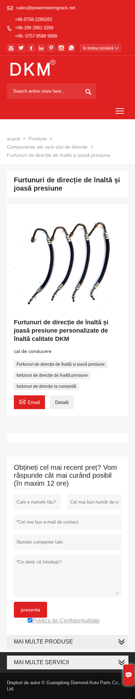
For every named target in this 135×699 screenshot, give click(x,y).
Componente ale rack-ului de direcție (47, 147)
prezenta (30, 609)
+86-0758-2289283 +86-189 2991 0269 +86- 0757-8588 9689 (36, 28)
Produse (37, 138)
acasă (13, 138)
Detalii (62, 402)
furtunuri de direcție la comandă (46, 386)
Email (29, 401)
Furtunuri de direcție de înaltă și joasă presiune (61, 364)
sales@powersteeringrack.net (45, 7)
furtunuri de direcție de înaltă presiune (52, 375)
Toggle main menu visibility (120, 111)
